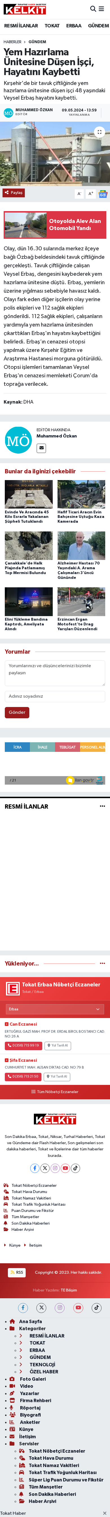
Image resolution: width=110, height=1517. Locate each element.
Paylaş (17, 193)
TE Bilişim (69, 1290)
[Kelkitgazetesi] (25, 9)
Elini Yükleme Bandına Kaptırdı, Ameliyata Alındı (26, 624)
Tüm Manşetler (25, 1217)
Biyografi (30, 1415)
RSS (19, 1272)
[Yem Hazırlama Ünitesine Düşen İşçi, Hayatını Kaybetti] (55, 154)
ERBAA (73, 26)
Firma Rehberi (35, 1400)
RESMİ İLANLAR (21, 26)
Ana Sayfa (30, 1321)
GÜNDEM (98, 26)
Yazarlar (29, 1393)
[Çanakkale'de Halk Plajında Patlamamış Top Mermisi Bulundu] (29, 545)
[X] (45, 1168)
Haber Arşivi (23, 1229)
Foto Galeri (32, 1379)
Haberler (12, 42)
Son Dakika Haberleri (31, 1223)
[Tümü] (102, 963)
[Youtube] (65, 1168)
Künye (15, 1245)
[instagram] (60, 1308)
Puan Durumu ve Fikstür (33, 1211)
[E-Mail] (41, 448)
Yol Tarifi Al (60, 1045)
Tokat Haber (13, 1513)
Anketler (29, 1422)
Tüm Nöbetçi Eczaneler (57, 1092)
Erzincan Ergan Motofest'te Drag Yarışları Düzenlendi (77, 624)
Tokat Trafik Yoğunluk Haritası (38, 1204)
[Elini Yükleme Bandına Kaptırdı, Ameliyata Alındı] (29, 601)
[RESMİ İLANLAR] (102, 806)
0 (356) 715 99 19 (25, 1045)
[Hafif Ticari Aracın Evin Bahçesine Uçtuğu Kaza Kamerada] (81, 494)
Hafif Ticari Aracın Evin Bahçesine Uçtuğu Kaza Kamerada (81, 517)
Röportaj (29, 1408)
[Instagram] (55, 1168)
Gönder (17, 712)
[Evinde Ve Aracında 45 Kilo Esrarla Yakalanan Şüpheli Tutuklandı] (29, 494)
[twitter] (41, 1308)
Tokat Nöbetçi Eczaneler (34, 1185)
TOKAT (52, 26)
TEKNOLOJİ (42, 1364)
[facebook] (23, 1308)
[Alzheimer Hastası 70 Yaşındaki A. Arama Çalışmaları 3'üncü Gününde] (81, 545)
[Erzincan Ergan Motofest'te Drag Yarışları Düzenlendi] (81, 601)
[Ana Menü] (101, 9)
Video (26, 1386)
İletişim (35, 1245)
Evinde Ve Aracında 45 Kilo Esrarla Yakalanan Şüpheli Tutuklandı (27, 517)
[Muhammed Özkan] (18, 439)
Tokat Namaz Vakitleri (31, 1198)
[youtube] (78, 1308)
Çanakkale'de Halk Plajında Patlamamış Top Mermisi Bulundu (25, 568)
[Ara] (93, 9)
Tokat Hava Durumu (29, 1192)
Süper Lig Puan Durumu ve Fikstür (66, 1479)
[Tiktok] (75, 1168)
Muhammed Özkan (57, 436)
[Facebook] (34, 1168)
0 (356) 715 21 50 (25, 1076)
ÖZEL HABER (43, 1371)
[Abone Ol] (103, 194)
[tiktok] (97, 1308)
